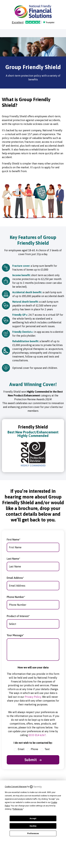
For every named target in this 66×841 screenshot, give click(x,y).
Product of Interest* (18, 616)
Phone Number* (16, 596)
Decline (33, 826)
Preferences (33, 833)
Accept (33, 818)
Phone (34, 749)
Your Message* (15, 635)
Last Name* (13, 558)
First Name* (13, 539)
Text (47, 749)
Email (21, 749)
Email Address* (15, 577)
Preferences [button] (18, 809)
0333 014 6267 (37, 735)
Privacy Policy (33, 696)
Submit (31, 760)
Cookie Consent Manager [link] (16, 786)
